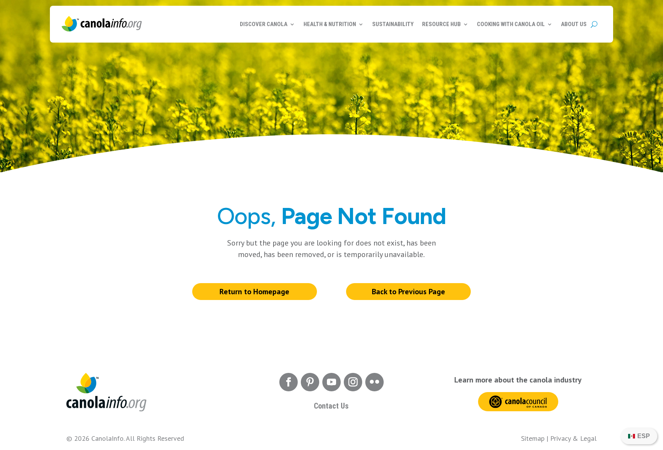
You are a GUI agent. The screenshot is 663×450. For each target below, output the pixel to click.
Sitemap (532, 438)
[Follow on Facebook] (288, 382)
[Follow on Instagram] (353, 382)
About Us (574, 24)
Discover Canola (263, 24)
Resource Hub (441, 24)
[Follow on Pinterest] (310, 382)
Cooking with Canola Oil (511, 24)
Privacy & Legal (573, 438)
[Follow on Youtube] (331, 382)
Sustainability (393, 24)
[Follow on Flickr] (374, 382)
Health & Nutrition (329, 24)
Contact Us (331, 405)
